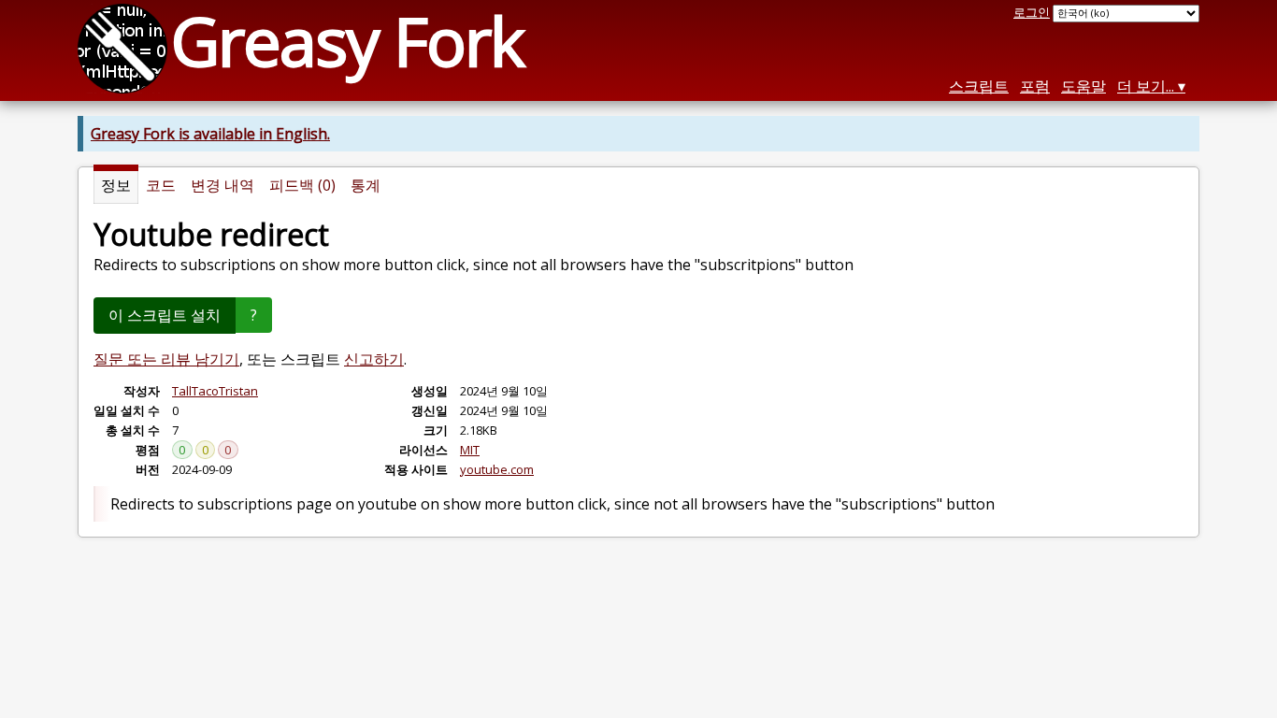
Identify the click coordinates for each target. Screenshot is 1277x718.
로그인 (1031, 12)
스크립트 (979, 86)
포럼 (1035, 86)
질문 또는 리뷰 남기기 (166, 359)
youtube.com (497, 469)
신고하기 (374, 359)
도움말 (1083, 86)
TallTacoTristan (215, 390)
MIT (470, 449)
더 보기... (1145, 86)
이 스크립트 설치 (164, 315)
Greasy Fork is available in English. (210, 133)
